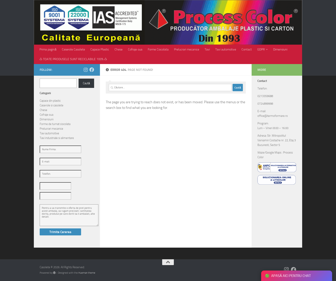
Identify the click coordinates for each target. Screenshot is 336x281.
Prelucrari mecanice (186, 49)
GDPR (261, 49)
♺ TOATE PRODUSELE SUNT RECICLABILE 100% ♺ (73, 59)
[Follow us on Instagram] (85, 69)
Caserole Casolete (73, 49)
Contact (247, 49)
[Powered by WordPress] (54, 272)
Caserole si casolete (51, 105)
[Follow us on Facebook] (91, 69)
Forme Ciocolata (158, 49)
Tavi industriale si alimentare (57, 138)
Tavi (207, 49)
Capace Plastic (99, 49)
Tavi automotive (225, 49)
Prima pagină (47, 49)
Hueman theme (86, 272)
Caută (86, 83)
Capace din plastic (50, 100)
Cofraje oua (135, 49)
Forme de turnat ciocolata (55, 124)
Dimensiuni (280, 49)
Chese (118, 49)
